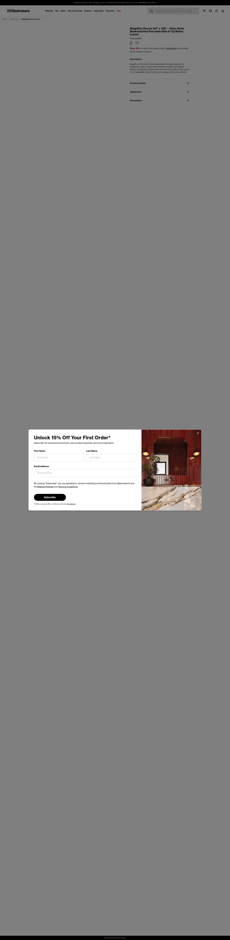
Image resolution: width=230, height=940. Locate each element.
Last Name (91, 451)
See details (71, 504)
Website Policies (45, 486)
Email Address (41, 466)
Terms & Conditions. (68, 486)
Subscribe (50, 497)
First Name (39, 451)
